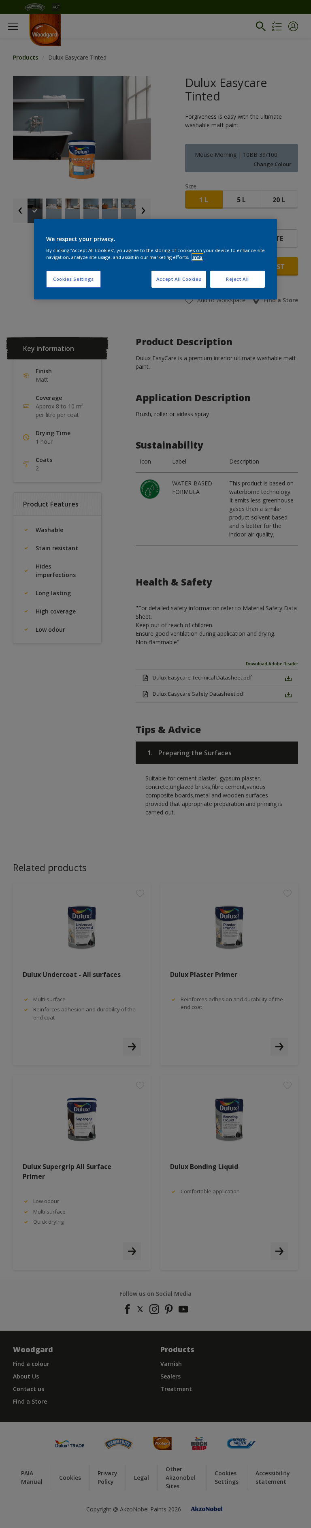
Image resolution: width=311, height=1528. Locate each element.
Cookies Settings (73, 279)
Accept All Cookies (178, 279)
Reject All (237, 279)
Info (197, 257)
